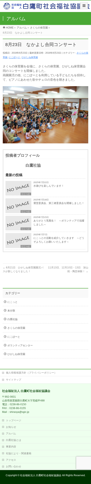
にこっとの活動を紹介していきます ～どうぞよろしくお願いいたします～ (58, 240)
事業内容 (11, 446)
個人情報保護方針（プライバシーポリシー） (31, 372)
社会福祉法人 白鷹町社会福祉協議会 (40, 475)
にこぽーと (14, 57)
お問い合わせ (13, 466)
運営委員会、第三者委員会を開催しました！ (58, 203)
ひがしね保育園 (30, 57)
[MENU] (84, 5)
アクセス (11, 459)
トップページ (13, 420)
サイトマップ (13, 379)
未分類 (11, 310)
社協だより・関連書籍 (18, 453)
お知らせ (11, 427)
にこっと (26, 194)
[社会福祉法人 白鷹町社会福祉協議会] (47, 7)
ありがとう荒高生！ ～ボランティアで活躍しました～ (58, 222)
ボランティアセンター (20, 345)
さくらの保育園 (16, 327)
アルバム (11, 433)
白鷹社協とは (13, 440)
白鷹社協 (12, 319)
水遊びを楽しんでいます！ (48, 185)
